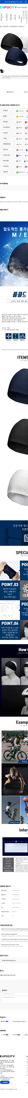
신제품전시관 (6, 17)
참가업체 (15, 17)
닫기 (26, 2)
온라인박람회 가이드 (26, 17)
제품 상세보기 (10, 92)
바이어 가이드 (25, 15)
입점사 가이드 (23, 15)
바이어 (19, 17)
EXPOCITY (8, 7)
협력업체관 (10, 17)
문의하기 (5, 1082)
